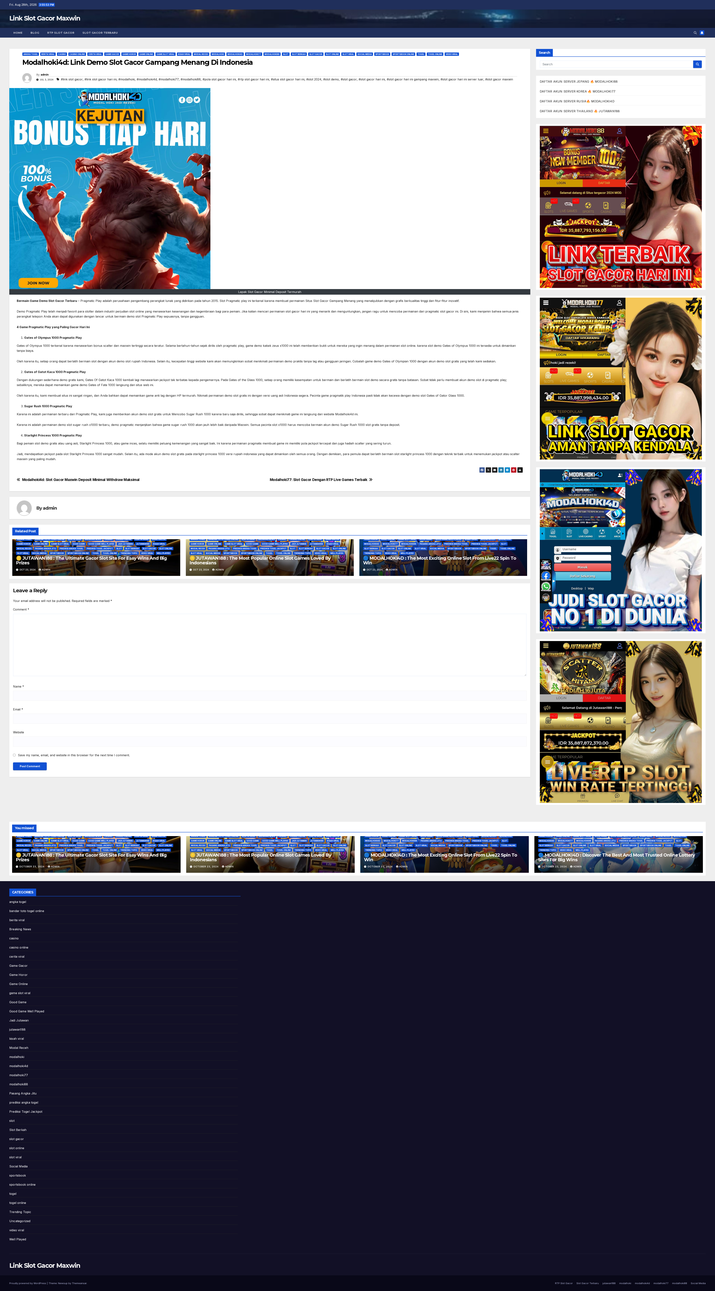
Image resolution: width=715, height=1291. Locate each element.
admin (45, 74)
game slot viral (165, 54)
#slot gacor (349, 79)
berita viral (48, 54)
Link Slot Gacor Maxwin (44, 18)
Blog (35, 32)
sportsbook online (403, 54)
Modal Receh (201, 54)
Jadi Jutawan (125, 544)
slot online (332, 54)
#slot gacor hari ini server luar (462, 79)
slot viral (348, 54)
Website (18, 732)
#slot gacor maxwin (499, 79)
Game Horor (129, 54)
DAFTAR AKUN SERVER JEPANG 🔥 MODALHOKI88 (579, 81)
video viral (452, 54)
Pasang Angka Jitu (45, 548)
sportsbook (382, 54)
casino (62, 54)
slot (285, 54)
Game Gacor (112, 54)
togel (421, 54)
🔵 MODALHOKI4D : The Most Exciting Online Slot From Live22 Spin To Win (439, 560)
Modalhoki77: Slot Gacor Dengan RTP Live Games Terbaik (318, 480)
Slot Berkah (299, 54)
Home (17, 32)
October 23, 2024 (32, 866)
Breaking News (93, 539)
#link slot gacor (72, 79)
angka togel (30, 54)
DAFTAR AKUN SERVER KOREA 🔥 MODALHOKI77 (578, 91)
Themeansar (79, 1283)
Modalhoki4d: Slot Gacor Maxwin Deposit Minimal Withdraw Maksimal (80, 480)
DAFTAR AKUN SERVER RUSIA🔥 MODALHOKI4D (577, 101)
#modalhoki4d (147, 79)
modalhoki (218, 54)
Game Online (146, 54)
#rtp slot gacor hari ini (253, 79)
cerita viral (95, 54)
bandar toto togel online (50, 539)
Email (18, 709)
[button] (695, 33)
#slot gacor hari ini (372, 79)
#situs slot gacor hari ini (287, 79)
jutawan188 (143, 544)
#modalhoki (126, 79)
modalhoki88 (272, 54)
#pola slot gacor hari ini (219, 79)
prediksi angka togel (71, 548)
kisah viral (184, 54)
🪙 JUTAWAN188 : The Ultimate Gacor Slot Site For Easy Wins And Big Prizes (91, 560)
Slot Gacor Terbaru (100, 32)
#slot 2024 (313, 79)
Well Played (163, 553)
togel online (435, 54)
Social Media (365, 54)
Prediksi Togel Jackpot (100, 548)
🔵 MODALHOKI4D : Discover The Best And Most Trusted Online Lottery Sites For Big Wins (616, 857)
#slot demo (331, 79)
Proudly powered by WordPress (28, 1283)
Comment (21, 609)
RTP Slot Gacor (60, 32)
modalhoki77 (253, 54)
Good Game (79, 544)
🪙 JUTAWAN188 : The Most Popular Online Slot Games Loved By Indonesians (260, 560)
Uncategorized (20, 1221)
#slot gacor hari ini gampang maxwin (413, 79)
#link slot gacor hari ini (101, 79)
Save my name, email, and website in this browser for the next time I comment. (74, 755)
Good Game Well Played (101, 544)
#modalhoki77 (169, 79)
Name (18, 686)
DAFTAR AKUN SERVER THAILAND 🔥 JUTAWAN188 (580, 111)
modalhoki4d (235, 54)
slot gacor (315, 54)
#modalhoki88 (191, 79)
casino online (77, 54)
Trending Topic (129, 553)
